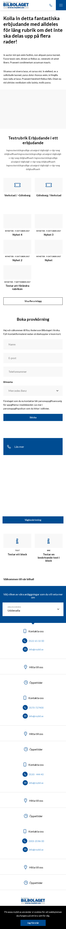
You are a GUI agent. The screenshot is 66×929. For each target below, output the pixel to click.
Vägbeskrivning (33, 520)
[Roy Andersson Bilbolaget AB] (16, 5)
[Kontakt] (51, 5)
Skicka (33, 417)
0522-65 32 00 (36, 641)
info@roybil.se (36, 649)
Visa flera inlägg (33, 301)
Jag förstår (33, 923)
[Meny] (61, 5)
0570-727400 (36, 707)
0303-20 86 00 (36, 841)
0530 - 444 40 (35, 774)
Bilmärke (8, 382)
